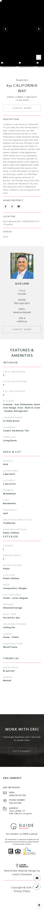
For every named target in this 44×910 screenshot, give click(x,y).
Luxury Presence (22, 874)
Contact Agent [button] (22, 108)
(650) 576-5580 (15, 803)
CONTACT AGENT (22, 329)
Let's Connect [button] (22, 751)
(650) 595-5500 (22, 303)
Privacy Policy (22, 891)
